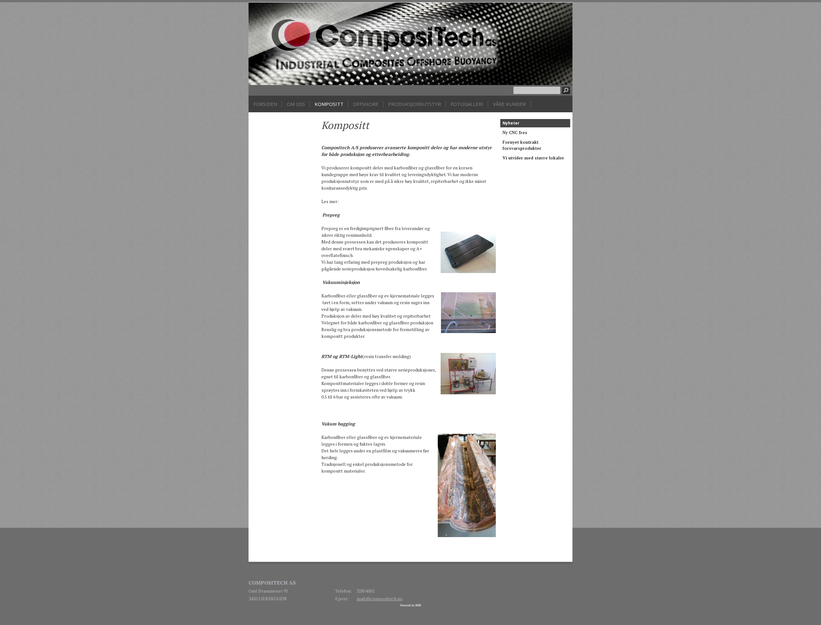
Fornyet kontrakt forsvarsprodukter (522, 145)
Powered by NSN (410, 605)
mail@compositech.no (379, 598)
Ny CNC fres (515, 132)
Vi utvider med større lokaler (533, 158)
